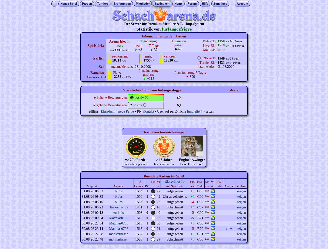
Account (242, 3)
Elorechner (172, 181)
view (229, 228)
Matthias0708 (118, 218)
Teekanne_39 (118, 207)
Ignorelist (193, 111)
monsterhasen (118, 234)
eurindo (118, 212)
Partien (87, 3)
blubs (118, 191)
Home (178, 3)
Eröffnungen (122, 3)
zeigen (241, 191)
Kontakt (148, 111)
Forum (192, 3)
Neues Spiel (68, 3)
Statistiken (162, 3)
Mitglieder (143, 3)
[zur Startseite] (164, 20)
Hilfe (205, 3)
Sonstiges (220, 3)
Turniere (102, 3)
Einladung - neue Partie (117, 111)
